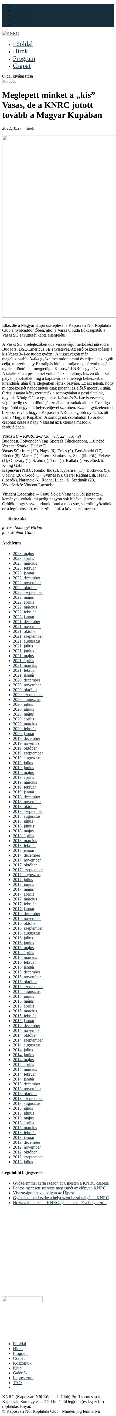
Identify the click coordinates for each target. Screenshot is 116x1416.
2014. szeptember (28, 1040)
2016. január (23, 967)
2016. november (27, 918)
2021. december (26, 621)
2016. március (25, 957)
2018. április (23, 835)
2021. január (23, 675)
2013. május (23, 1118)
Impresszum (23, 1377)
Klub (17, 6)
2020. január (23, 733)
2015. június (23, 996)
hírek (30, 128)
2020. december (26, 680)
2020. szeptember (28, 694)
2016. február (24, 962)
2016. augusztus (26, 933)
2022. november (27, 582)
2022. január (23, 616)
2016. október (25, 923)
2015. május (23, 1001)
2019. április (23, 777)
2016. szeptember (28, 928)
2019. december (26, 738)
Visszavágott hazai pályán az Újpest (43, 1193)
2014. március (25, 1069)
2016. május (23, 947)
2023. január (23, 573)
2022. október (25, 587)
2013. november (27, 1088)
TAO (17, 1382)
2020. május (23, 714)
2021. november (27, 626)
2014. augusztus (26, 1045)
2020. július (23, 704)
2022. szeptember (28, 592)
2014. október (25, 1035)
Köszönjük (22, 11)
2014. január (23, 1079)
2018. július (23, 821)
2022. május (23, 597)
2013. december (26, 1084)
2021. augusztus (26, 641)
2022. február (24, 612)
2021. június (23, 651)
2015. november (27, 977)
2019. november (27, 743)
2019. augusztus (26, 758)
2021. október (25, 631)
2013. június (23, 1113)
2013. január (23, 1137)
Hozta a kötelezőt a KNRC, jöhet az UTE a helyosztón (60, 1202)
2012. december (26, 1142)
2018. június (23, 826)
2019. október (25, 748)
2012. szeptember (28, 1157)
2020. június (23, 709)
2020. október (25, 689)
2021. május (23, 655)
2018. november (27, 801)
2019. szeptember (28, 753)
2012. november (27, 1147)
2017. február (24, 904)
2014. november (27, 1030)
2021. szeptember (28, 636)
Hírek (20, 51)
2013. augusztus (26, 1103)
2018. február (24, 845)
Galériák (20, 20)
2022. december (26, 578)
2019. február (24, 787)
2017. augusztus (26, 874)
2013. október (25, 1093)
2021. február (24, 670)
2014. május (23, 1059)
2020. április (23, 719)
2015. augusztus (26, 991)
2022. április (23, 602)
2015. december (26, 972)
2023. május (23, 553)
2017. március (25, 899)
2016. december (26, 913)
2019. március (25, 782)
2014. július (23, 1050)
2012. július (23, 1161)
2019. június (23, 767)
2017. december (26, 855)
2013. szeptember (28, 1098)
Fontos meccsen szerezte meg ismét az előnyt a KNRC (59, 1188)
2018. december (26, 797)
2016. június (23, 942)
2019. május (23, 772)
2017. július (23, 879)
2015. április (23, 1006)
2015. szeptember (28, 986)
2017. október (25, 865)
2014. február (24, 1074)
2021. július (23, 646)
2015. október (25, 981)
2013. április (23, 1123)
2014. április (23, 1064)
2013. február (24, 1132)
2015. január (23, 1020)
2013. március (25, 1127)
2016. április (23, 952)
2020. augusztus (26, 699)
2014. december (26, 1025)
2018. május (23, 831)
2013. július (23, 1108)
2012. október (25, 1152)
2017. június (23, 884)
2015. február (24, 1015)
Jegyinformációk (27, 15)
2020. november (27, 685)
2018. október (25, 806)
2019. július (23, 762)
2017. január (23, 908)
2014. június (23, 1054)
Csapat (22, 65)
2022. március (25, 607)
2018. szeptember (28, 811)
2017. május (23, 889)
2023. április (23, 558)
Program (24, 58)
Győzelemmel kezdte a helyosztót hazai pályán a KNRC (61, 1197)
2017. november (27, 860)
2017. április (23, 894)
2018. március (25, 840)
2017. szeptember (28, 869)
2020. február (24, 728)
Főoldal (23, 43)
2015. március (25, 1011)
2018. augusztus (26, 816)
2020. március (25, 724)
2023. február (24, 568)
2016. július (23, 938)
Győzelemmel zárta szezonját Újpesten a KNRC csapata (61, 1183)
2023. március (25, 563)
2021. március (25, 665)
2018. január (23, 850)
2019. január (23, 792)
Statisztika (16, 518)
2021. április (23, 660)
